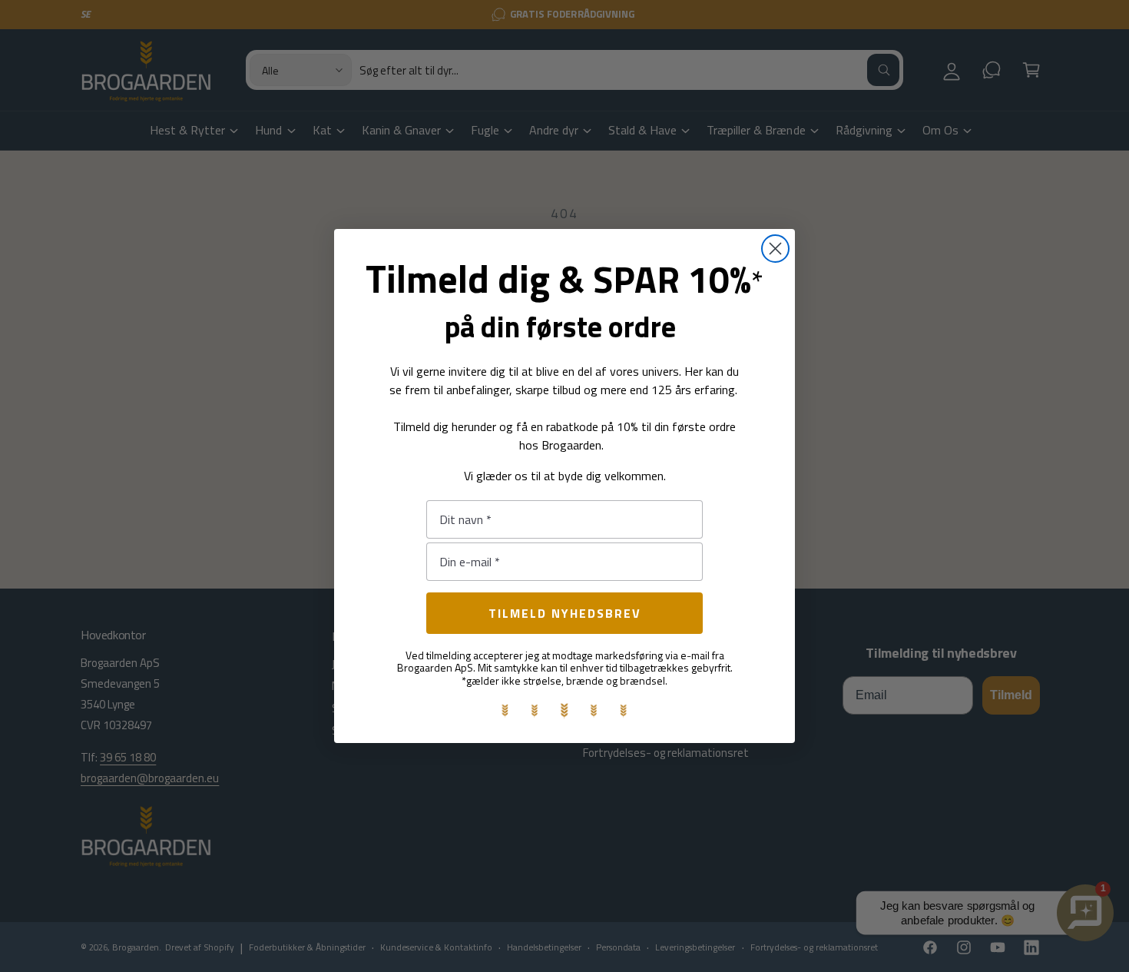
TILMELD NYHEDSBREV (564, 613)
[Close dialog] (775, 248)
